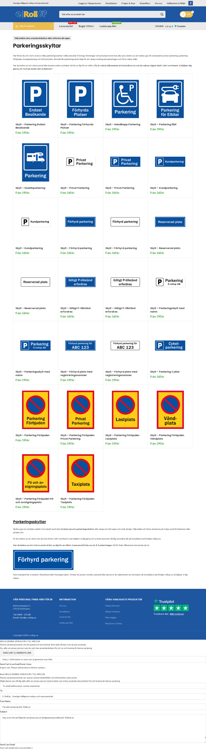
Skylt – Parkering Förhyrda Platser (76, 126)
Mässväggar (111, 617)
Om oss (63, 605)
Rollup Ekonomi (112, 605)
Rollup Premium (112, 611)
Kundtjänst (64, 611)
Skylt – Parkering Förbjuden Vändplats (167, 437)
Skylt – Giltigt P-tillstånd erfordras (75, 309)
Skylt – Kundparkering (163, 188)
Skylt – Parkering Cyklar (165, 371)
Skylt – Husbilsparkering (30, 188)
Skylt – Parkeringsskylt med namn (167, 309)
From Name (5, 701)
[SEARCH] (161, 14)
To (1, 690)
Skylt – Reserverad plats (165, 248)
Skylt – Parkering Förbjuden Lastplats (122, 437)
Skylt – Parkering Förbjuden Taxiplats (77, 500)
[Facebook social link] (190, 3)
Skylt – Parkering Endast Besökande (30, 126)
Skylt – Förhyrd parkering (76, 248)
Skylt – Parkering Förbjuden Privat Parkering (77, 437)
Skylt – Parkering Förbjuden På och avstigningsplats (34, 500)
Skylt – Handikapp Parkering (122, 124)
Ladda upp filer (66, 622)
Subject (3, 711)
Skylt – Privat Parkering (74, 188)
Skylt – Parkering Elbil (163, 124)
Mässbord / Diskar (113, 623)
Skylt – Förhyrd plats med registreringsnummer (76, 373)
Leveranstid (64, 617)
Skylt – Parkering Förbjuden (32, 435)
